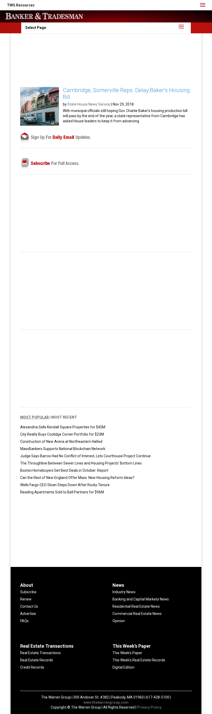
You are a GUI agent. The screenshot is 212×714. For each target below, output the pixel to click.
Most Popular (34, 417)
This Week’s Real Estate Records (138, 660)
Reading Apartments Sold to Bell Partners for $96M (62, 492)
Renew (26, 599)
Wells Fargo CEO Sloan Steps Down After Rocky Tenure (65, 485)
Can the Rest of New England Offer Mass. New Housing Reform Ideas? (77, 478)
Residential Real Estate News (136, 606)
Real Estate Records (36, 660)
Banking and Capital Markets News (140, 599)
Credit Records (32, 667)
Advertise (28, 614)
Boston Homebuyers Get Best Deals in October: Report (64, 470)
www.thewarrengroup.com (106, 702)
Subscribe (28, 592)
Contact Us (29, 606)
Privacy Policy (149, 707)
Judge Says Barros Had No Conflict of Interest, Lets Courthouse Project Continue (85, 456)
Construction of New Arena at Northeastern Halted (61, 441)
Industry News (123, 592)
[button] (21, 5)
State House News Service (88, 104)
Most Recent (64, 417)
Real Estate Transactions (40, 653)
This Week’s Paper (127, 653)
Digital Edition (123, 667)
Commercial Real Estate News (137, 614)
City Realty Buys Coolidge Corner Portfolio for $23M (62, 434)
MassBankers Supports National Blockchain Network (62, 449)
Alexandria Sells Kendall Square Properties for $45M (62, 427)
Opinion (118, 621)
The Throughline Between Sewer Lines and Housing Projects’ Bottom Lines (81, 463)
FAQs (24, 621)
